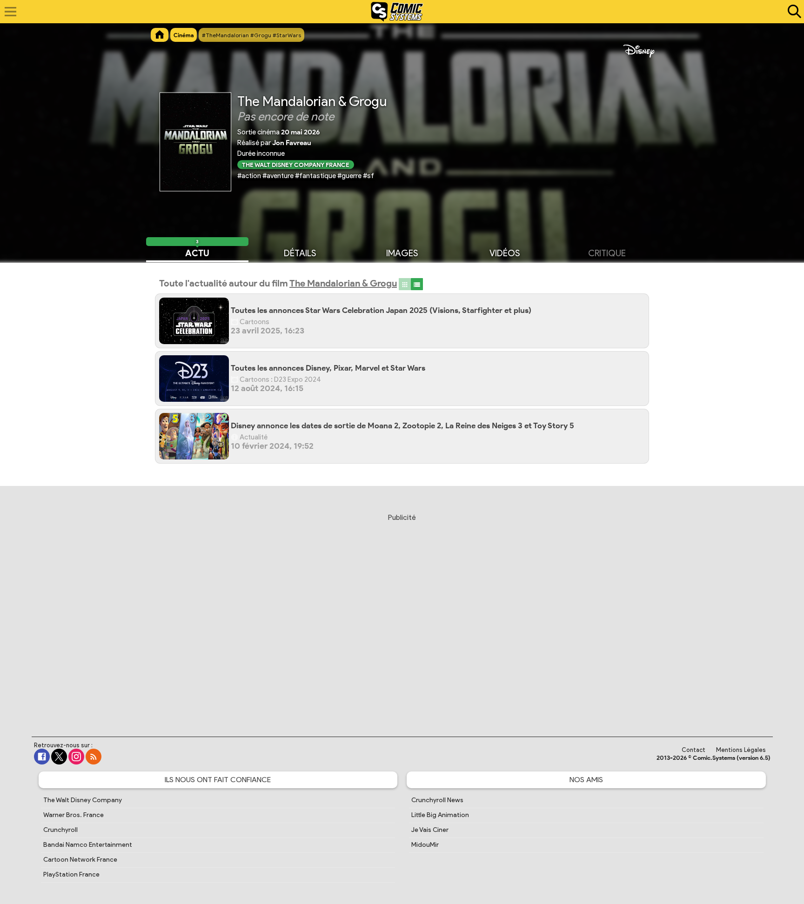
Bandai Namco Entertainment (87, 845)
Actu (197, 252)
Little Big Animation (440, 815)
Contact (693, 749)
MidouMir (425, 845)
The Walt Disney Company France (295, 164)
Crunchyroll (60, 830)
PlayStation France (71, 874)
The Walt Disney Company (82, 800)
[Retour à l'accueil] (397, 11)
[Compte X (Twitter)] (59, 756)
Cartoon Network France (80, 860)
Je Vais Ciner (430, 830)
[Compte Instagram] (76, 756)
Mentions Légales (741, 749)
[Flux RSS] (93, 756)
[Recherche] (792, 11)
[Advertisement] (402, 616)
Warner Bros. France (73, 815)
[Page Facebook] (42, 756)
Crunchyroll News (437, 800)
